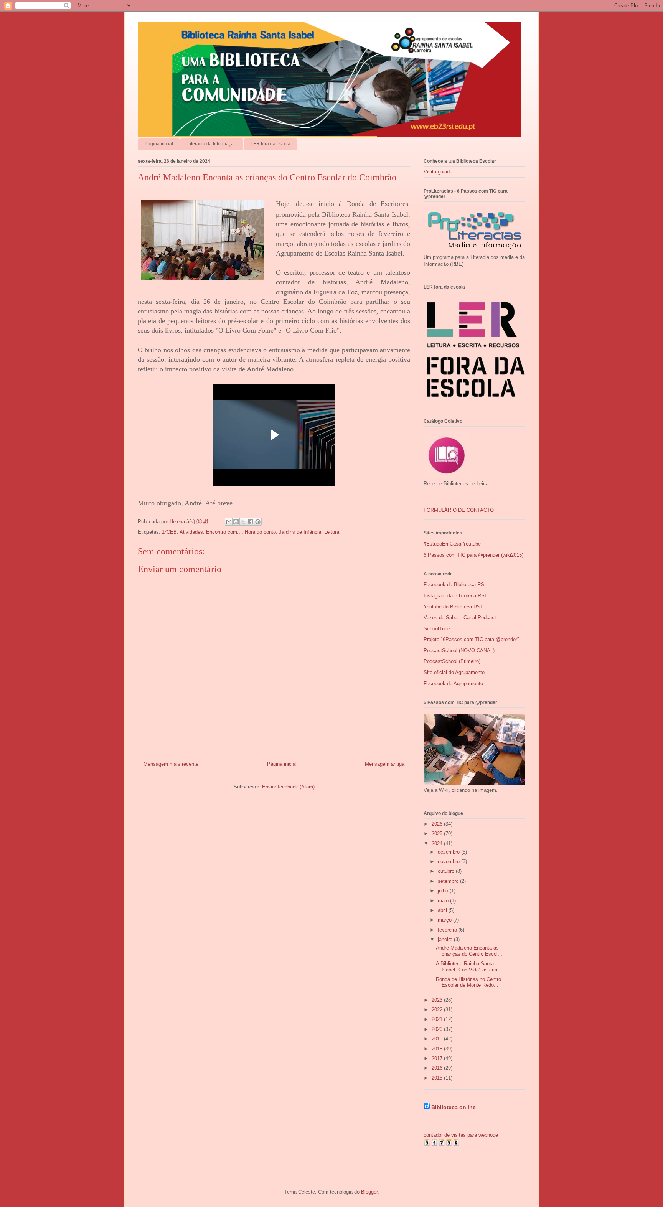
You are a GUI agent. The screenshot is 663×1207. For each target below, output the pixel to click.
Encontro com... (224, 532)
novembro (449, 861)
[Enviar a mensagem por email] (229, 522)
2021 (438, 1019)
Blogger (369, 1192)
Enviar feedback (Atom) (288, 787)
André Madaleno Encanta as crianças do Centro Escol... (469, 951)
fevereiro (448, 930)
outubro (447, 871)
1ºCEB (169, 532)
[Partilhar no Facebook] (250, 522)
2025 (438, 833)
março (445, 920)
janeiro (446, 939)
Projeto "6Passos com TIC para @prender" (471, 639)
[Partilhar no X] (243, 522)
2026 (438, 824)
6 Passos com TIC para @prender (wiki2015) (473, 555)
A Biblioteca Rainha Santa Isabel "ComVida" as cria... (469, 967)
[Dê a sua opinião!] (236, 522)
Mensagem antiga (384, 764)
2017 (438, 1058)
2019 (438, 1039)
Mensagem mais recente (170, 764)
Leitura (331, 532)
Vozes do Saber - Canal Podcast (460, 617)
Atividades (191, 532)
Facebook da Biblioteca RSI (455, 584)
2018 (438, 1049)
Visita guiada (438, 172)
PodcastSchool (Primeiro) (452, 661)
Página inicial (159, 144)
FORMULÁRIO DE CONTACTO (459, 510)
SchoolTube (437, 629)
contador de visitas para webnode (461, 1135)
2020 (438, 1029)
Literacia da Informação (211, 144)
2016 (438, 1068)
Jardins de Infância (300, 532)
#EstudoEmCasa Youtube (452, 544)
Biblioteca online (453, 1107)
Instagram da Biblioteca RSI (455, 596)
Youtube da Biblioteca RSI (453, 607)
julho (444, 891)
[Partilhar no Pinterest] (258, 522)
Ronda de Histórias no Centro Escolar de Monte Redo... (468, 982)
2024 (438, 843)
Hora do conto (260, 532)
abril (443, 910)
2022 (438, 1009)
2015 (438, 1078)
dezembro (449, 852)
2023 (438, 1000)
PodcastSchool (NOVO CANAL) (459, 650)
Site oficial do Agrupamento (454, 672)
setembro (449, 881)
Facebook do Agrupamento (453, 683)
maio (444, 901)
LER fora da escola (270, 144)
